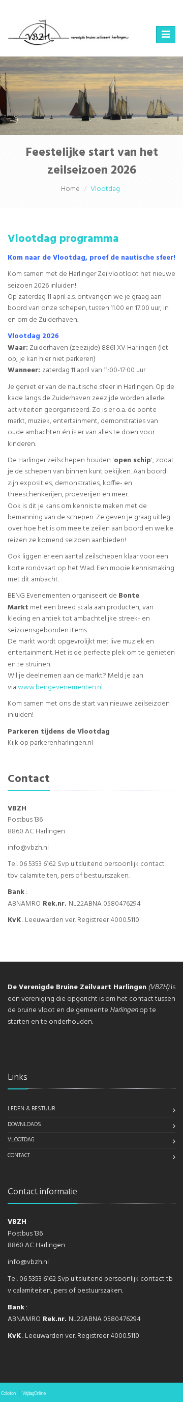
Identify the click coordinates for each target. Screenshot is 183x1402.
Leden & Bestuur (31, 1108)
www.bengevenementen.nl (59, 687)
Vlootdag (21, 1139)
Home (70, 189)
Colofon (8, 1393)
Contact (19, 1155)
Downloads (24, 1124)
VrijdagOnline (34, 1393)
